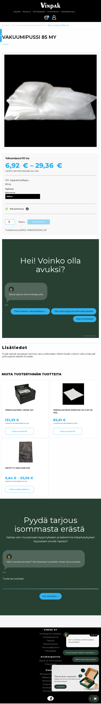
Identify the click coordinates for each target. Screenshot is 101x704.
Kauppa (17, 12)
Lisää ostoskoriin (38, 222)
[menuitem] (17, 11)
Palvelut (27, 12)
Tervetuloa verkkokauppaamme (28, 25)
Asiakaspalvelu (68, 12)
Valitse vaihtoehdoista (19, 489)
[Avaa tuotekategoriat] (1, 35)
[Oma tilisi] (54, 17)
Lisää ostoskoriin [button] (19, 431)
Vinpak (5, 25)
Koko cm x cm (10, 192)
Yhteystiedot (53, 12)
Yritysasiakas (39, 12)
